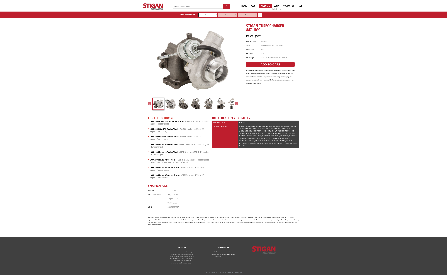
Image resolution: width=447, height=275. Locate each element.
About (254, 5)
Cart (300, 5)
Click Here (230, 254)
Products (265, 5)
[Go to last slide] (149, 103)
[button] (158, 104)
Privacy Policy (221, 273)
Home (244, 5)
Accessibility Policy (234, 273)
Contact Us (288, 5)
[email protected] (227, 256)
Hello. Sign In (276, 9)
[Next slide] (236, 103)
